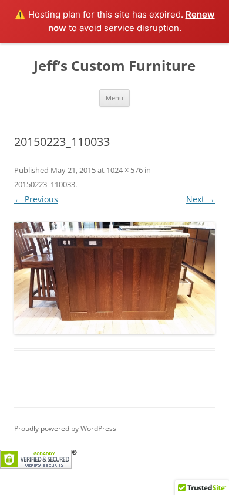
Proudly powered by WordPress (65, 428)
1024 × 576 (124, 170)
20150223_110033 (44, 184)
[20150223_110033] (114, 278)
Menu (114, 97)
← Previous (36, 199)
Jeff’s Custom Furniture (114, 66)
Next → (200, 199)
